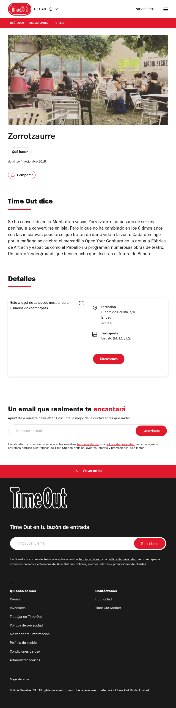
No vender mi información (30, 634)
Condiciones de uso (25, 652)
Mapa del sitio (19, 679)
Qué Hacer (17, 23)
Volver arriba (92, 471)
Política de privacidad (26, 626)
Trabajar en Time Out (26, 617)
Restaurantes (38, 23)
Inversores (17, 608)
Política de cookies (24, 643)
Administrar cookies (25, 660)
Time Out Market (108, 608)
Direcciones (109, 359)
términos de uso (88, 444)
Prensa (15, 600)
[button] (81, 303)
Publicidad (103, 600)
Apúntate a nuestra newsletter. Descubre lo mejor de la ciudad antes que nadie (69, 418)
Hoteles (59, 23)
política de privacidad (120, 444)
